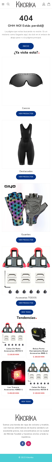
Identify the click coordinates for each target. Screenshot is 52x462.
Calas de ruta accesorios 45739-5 (13, 350)
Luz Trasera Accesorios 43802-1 (13, 388)
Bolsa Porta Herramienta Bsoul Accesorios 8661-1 (38, 351)
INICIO (26, 46)
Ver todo (26, 312)
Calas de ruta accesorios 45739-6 (38, 388)
